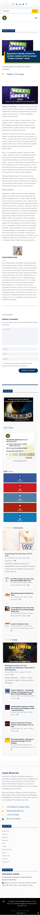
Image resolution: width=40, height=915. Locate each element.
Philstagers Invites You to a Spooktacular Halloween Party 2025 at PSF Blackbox (20, 668)
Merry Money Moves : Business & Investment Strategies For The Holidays (22, 741)
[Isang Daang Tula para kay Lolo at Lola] (20, 541)
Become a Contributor (14, 819)
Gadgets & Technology (15, 74)
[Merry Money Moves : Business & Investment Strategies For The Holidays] (7, 740)
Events (31, 628)
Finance (17, 747)
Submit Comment (28, 370)
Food (26, 877)
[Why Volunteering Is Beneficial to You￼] (7, 594)
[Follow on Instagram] (16, 4)
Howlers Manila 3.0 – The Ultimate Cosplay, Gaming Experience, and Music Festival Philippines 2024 (22, 692)
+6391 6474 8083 (13, 815)
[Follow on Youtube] (23, 4)
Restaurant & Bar (6, 879)
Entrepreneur (24, 747)
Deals (30, 877)
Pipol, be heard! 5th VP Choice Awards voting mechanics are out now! (22, 724)
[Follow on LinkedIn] (20, 4)
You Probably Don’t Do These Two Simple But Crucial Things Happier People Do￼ (22, 609)
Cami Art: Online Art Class (20, 624)
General (13, 585)
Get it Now (8, 428)
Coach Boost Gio (10, 66)
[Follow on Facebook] (13, 4)
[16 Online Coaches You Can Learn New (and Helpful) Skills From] (7, 579)
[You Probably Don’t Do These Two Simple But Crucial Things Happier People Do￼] (7, 608)
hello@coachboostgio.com (15, 811)
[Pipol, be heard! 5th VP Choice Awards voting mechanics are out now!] (7, 723)
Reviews (14, 879)
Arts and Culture (16, 628)
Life (24, 585)
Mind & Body (22, 616)
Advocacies (8, 560)
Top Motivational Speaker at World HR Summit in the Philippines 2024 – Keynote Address (22, 708)
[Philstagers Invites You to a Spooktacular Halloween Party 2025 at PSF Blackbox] (20, 653)
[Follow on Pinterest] (26, 4)
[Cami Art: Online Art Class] (7, 624)
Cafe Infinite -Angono (10, 874)
